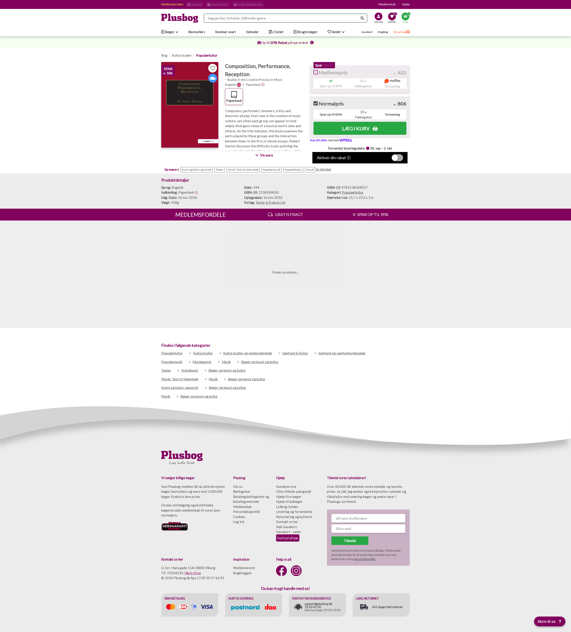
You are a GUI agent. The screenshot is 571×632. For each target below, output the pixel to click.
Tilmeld (350, 540)
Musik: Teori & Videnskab (179, 379)
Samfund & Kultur (295, 353)
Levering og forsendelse (294, 512)
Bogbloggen (242, 573)
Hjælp (406, 4)
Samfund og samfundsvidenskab (341, 353)
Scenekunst (189, 370)
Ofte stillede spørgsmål (293, 491)
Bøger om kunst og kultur (260, 362)
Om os (238, 486)
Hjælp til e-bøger (288, 497)
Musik (226, 362)
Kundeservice (286, 486)
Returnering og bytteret (294, 517)
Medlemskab (387, 4)
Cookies (239, 517)
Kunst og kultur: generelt (179, 388)
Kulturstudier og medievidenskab (247, 353)
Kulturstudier (182, 55)
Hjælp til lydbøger (289, 501)
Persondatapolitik (246, 512)
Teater (166, 370)
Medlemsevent (244, 568)
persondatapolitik (364, 559)
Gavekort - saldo (288, 532)
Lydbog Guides (287, 507)
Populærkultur (206, 55)
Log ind (238, 522)
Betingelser (242, 491)
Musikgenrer (202, 362)
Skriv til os (193, 573)
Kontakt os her (287, 522)
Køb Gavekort (286, 527)
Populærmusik (171, 362)
